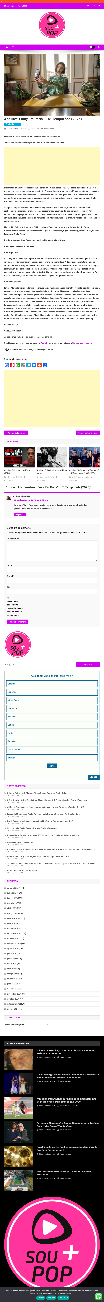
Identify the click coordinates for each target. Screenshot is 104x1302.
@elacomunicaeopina (82, 343)
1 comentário (49, 129)
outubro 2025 (13, 938)
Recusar (51, 1298)
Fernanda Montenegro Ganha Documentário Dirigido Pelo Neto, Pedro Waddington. (45, 814)
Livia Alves (35, 128)
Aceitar (41, 1298)
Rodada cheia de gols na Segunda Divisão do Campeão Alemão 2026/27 (39, 856)
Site (8, 587)
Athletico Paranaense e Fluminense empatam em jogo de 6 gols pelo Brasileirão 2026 (45, 807)
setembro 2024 (14, 1004)
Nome (10, 565)
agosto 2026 (12, 888)
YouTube (44, 343)
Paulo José (8, 481)
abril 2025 (11, 969)
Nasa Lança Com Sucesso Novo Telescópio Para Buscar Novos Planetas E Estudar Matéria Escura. (51, 849)
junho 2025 (12, 959)
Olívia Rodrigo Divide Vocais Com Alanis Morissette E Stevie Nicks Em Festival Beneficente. (48, 800)
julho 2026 (11, 893)
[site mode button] (92, 47)
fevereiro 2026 (13, 918)
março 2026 (12, 913)
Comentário (13, 539)
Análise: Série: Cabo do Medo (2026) (17, 471)
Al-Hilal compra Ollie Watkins (20, 842)
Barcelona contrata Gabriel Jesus (22, 870)
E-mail (10, 576)
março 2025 (12, 974)
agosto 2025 (12, 949)
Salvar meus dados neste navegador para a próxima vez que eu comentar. (15, 608)
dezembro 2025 (14, 928)
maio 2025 (12, 964)
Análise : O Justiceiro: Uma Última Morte (52, 471)
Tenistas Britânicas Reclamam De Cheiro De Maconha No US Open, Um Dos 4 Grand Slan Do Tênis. (51, 863)
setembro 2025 (14, 944)
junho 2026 (12, 898)
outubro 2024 (13, 999)
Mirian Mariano (65, 1057)
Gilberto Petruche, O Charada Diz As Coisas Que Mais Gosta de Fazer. (38, 793)
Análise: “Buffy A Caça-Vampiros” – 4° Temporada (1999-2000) (84, 471)
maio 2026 (12, 903)
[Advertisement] (52, 166)
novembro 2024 (14, 994)
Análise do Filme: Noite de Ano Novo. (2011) (89, 433)
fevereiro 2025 (13, 979)
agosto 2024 (12, 1009)
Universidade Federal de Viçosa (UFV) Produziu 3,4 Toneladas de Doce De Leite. (43, 835)
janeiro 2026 (12, 923)
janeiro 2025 (12, 984)
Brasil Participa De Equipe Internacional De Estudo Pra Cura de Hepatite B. (40, 821)
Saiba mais (63, 1298)
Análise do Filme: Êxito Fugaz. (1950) (18, 433)
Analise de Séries (12, 124)
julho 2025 (11, 954)
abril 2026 (11, 908)
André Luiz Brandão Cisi (69, 1106)
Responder (19, 515)
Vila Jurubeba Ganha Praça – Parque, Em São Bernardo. (32, 828)
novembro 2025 (14, 933)
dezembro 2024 (14, 989)
